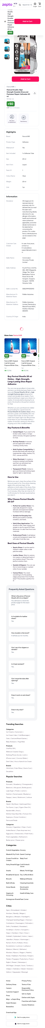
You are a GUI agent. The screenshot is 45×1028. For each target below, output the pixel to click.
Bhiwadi (17, 917)
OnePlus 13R (10, 749)
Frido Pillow (18, 768)
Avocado (9, 784)
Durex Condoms (19, 817)
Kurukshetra (10, 946)
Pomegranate (27, 784)
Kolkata (19, 943)
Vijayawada (16, 972)
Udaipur (9, 969)
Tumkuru (29, 966)
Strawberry (17, 784)
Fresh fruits (28, 834)
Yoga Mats (21, 742)
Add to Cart (27, 21)
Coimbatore (10, 923)
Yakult (8, 804)
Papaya (8, 797)
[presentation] (36, 71)
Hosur (26, 933)
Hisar (21, 933)
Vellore (8, 972)
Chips (23, 827)
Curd (28, 827)
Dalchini (9, 794)
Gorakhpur (9, 930)
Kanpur (16, 940)
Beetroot (9, 788)
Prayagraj (15, 959)
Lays (16, 807)
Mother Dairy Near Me (14, 814)
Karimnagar (24, 940)
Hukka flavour (11, 830)
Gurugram (24, 930)
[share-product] (35, 93)
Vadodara (16, 969)
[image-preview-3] (7, 49)
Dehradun (28, 923)
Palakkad (15, 956)
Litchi (25, 755)
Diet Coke (9, 762)
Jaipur (30, 936)
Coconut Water (21, 758)
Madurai (9, 949)
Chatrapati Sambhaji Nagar (15, 920)
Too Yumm (9, 807)
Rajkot (8, 962)
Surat (23, 966)
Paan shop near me (23, 830)
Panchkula (22, 956)
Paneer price (20, 840)
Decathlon (9, 772)
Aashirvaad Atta (24, 804)
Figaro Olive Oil (24, 807)
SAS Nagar (9, 966)
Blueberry (26, 794)
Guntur (17, 930)
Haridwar (15, 933)
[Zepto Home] (7, 5)
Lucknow (19, 946)
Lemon (23, 791)
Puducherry (24, 959)
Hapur (8, 933)
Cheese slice (19, 834)
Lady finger (10, 791)
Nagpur (22, 953)
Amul (18, 811)
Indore (24, 936)
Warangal (24, 972)
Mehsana (23, 949)
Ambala (23, 910)
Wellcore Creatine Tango (14, 752)
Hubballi (9, 936)
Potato (17, 791)
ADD (16, 351)
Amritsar (9, 913)
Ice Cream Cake (11, 735)
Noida (8, 956)
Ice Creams (10, 732)
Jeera (14, 797)
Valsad (23, 969)
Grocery (9, 827)
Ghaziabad (22, 926)
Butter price (10, 840)
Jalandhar (9, 940)
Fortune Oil (27, 814)
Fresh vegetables (12, 837)
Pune (31, 959)
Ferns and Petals (11, 820)
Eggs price (9, 834)
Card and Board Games (18, 739)
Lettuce (29, 797)
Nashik (28, 953)
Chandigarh (25, 917)
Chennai (28, 920)
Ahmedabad (15, 910)
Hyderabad (17, 936)
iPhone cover (10, 758)
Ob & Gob (9, 768)
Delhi (8, 926)
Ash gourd (17, 788)
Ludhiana (26, 946)
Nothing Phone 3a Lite (13, 755)
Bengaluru (9, 917)
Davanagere (20, 923)
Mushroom (21, 797)
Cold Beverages (23, 735)
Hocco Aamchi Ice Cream (23, 762)
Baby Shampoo (11, 742)
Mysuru (15, 953)
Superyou (9, 817)
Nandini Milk (10, 811)
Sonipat (17, 966)
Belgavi (22, 913)
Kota (25, 943)
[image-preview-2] (7, 41)
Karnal (8, 943)
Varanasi (29, 969)
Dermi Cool (27, 768)
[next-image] (36, 71)
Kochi (14, 943)
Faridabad (14, 926)
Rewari (14, 962)
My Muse (15, 804)
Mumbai (9, 953)
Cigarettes (16, 827)
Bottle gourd (26, 788)
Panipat (30, 956)
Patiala (8, 959)
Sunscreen (18, 732)
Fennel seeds (17, 794)
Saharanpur (22, 962)
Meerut (15, 949)
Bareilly (15, 913)
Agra (7, 910)
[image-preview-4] (7, 56)
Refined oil (22, 837)
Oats (7, 739)
